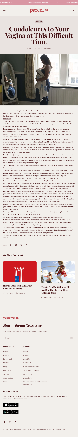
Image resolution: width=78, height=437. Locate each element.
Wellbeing (39, 22)
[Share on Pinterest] (21, 245)
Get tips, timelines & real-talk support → (36, 2)
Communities (8, 378)
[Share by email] (26, 245)
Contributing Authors (31, 366)
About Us (26, 359)
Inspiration (7, 351)
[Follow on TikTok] (15, 422)
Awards (26, 355)
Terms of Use (61, 429)
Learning (6, 355)
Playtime (6, 363)
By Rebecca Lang (46, 48)
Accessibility (27, 378)
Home (25, 351)
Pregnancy (7, 370)
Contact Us (27, 363)
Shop (5, 382)
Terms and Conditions (31, 370)
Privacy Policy (28, 374)
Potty (5, 366)
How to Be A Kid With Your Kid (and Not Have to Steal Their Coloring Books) (55, 290)
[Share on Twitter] (16, 245)
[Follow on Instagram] (9, 422)
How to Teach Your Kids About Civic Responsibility (17, 287)
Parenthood (7, 359)
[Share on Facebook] (11, 245)
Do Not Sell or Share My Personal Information (35, 383)
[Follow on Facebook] (4, 422)
